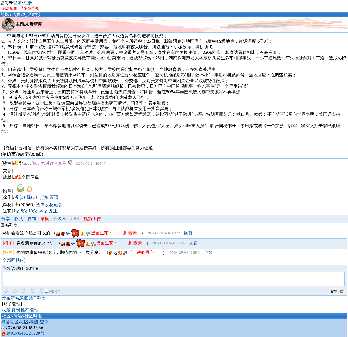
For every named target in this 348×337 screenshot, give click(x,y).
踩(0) (31, 197)
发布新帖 (10, 298)
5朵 (24, 211)
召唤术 (59, 219)
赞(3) (20, 197)
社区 (5, 15)
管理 (34, 310)
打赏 (44, 197)
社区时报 (32, 15)
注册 (27, 3)
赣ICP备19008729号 (25, 334)
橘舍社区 (10, 322)
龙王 (53, 211)
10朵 (33, 211)
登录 (17, 3)
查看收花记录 (49, 205)
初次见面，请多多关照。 (22, 8)
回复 (188, 233)
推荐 (25, 310)
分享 (5, 219)
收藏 (18, 219)
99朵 (43, 211)
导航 (34, 322)
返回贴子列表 (33, 298)
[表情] (6, 290)
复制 (31, 219)
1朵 (17, 211)
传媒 (16, 15)
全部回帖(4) (14, 260)
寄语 (54, 197)
